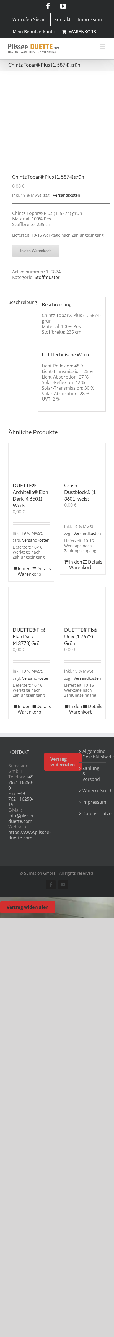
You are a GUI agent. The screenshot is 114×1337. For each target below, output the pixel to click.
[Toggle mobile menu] (103, 46)
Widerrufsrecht (92, 790)
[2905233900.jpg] (57, 122)
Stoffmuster (47, 277)
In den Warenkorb (35, 250)
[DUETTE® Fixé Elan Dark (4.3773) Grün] (31, 604)
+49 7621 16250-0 (20, 782)
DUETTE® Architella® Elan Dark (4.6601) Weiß (30, 495)
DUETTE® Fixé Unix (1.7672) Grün (80, 636)
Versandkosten (66, 195)
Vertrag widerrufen (62, 762)
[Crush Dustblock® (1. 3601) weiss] (82, 460)
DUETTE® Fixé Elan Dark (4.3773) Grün (29, 636)
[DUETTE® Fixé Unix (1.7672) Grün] (82, 604)
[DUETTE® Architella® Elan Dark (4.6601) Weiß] (31, 460)
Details (43, 568)
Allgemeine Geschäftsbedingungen (92, 754)
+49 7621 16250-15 (20, 799)
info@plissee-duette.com (22, 818)
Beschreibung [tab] (21, 302)
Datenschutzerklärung (92, 813)
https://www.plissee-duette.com (29, 835)
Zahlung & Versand (91, 773)
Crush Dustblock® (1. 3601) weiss (80, 492)
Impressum (92, 802)
